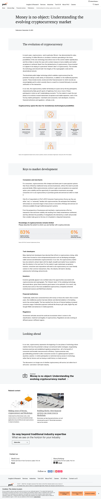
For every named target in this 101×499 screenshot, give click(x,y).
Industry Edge (10, 8)
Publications (31, 8)
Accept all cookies (90, 493)
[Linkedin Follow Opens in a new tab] (54, 463)
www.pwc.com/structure (56, 485)
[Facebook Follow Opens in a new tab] (51, 471)
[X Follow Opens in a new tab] (57, 463)
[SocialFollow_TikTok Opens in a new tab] (61, 471)
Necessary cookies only (77, 493)
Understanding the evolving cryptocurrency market (48, 8)
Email (13, 463)
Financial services (21, 8)
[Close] (98, 493)
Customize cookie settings (64, 493)
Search (96, 4)
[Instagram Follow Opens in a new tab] (59, 471)
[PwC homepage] (5, 4)
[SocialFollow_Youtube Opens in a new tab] (56, 471)
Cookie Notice (37, 496)
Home (3, 8)
